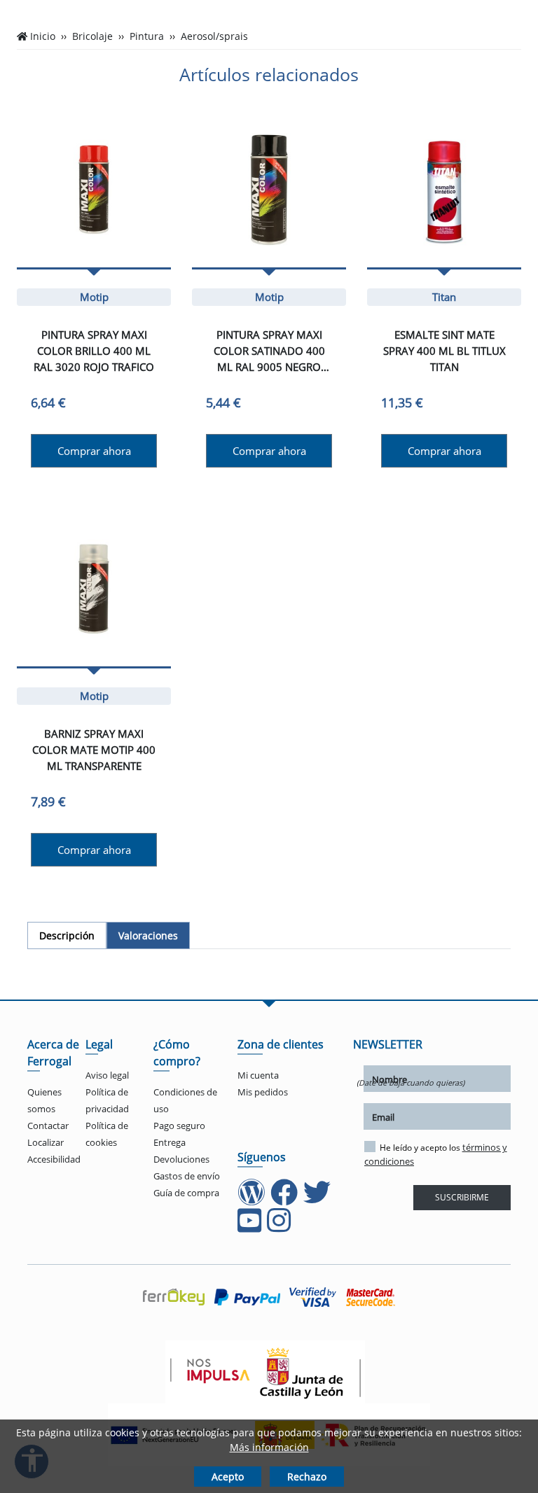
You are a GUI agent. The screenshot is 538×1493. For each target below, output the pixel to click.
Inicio (42, 36)
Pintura (147, 36)
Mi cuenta (258, 1075)
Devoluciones (181, 1159)
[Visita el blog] (252, 1199)
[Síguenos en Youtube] (250, 1227)
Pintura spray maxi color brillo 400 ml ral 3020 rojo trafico (94, 351)
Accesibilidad (54, 1159)
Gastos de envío (186, 1176)
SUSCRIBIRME (462, 1197)
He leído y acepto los (435, 1154)
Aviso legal (107, 1075)
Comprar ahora (94, 451)
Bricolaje (92, 36)
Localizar (45, 1142)
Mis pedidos (262, 1092)
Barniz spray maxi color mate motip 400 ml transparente (94, 750)
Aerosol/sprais (214, 36)
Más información (269, 1447)
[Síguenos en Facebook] (285, 1199)
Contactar (48, 1125)
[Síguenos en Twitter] (318, 1199)
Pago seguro (179, 1125)
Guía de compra (186, 1192)
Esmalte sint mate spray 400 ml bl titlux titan (444, 351)
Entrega (169, 1142)
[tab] (66, 935)
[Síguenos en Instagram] (280, 1227)
